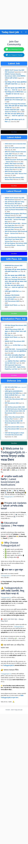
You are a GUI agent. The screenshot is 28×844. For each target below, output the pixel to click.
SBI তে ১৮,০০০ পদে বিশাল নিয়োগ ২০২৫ (14, 345)
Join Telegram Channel (15, 55)
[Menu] (26, 32)
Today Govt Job (10, 32)
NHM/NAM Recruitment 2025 (13, 265)
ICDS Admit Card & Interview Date (15, 144)
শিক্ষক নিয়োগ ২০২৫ (9, 335)
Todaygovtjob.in (9, 496)
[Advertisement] (14, 15)
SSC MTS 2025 (9, 299)
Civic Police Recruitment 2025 (14, 399)
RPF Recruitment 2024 (12, 403)
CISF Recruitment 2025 (12, 301)
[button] (21, 32)
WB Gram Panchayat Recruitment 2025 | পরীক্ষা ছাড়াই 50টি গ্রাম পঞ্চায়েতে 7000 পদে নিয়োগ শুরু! (16, 105)
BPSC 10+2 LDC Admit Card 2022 (15, 147)
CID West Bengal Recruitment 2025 (15, 325)
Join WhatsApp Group (15, 49)
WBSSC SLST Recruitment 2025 (14, 341)
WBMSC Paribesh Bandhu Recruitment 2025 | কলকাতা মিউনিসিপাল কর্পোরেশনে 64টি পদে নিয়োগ (15, 76)
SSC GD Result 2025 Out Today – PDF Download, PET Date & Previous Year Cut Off (15, 203)
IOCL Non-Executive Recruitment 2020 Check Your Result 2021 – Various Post (15, 239)
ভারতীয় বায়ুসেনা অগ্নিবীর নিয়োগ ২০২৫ (13, 291)
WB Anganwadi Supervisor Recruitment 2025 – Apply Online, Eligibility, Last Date (15, 367)
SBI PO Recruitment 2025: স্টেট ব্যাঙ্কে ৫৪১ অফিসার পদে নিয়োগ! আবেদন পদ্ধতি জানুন (15, 331)
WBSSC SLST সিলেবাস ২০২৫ (12, 305)
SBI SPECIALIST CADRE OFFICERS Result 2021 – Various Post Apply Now (16, 219)
